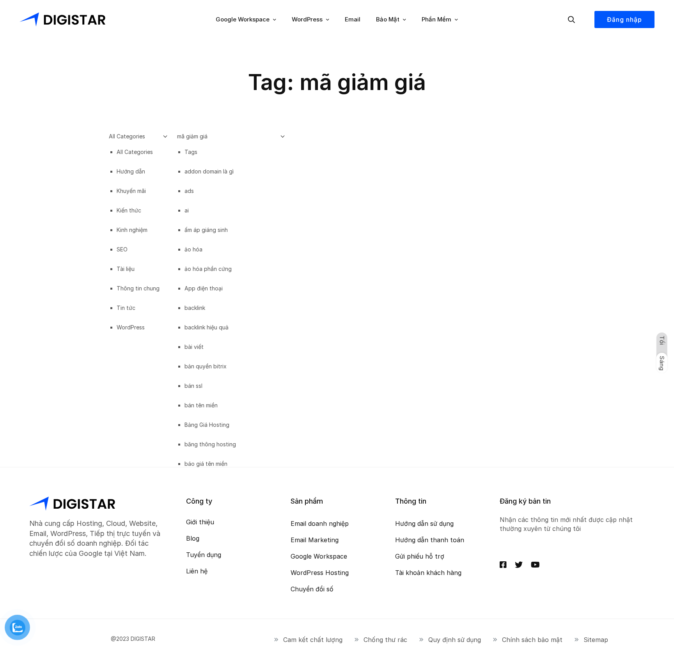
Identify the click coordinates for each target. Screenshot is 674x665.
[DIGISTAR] (62, 19)
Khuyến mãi (126, 203)
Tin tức (154, 203)
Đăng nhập (624, 19)
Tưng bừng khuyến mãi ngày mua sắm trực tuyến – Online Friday (330, 353)
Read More (125, 275)
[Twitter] (519, 565)
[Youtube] (535, 565)
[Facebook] (503, 565)
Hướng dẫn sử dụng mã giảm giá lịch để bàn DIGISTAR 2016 (176, 223)
